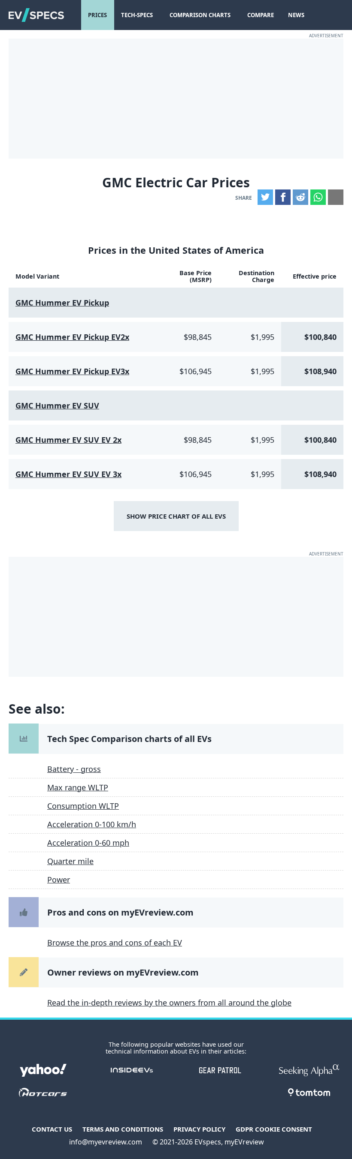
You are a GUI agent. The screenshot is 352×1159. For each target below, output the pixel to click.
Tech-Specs (137, 15)
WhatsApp (318, 197)
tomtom (309, 1092)
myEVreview (244, 1142)
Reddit (300, 197)
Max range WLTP (77, 787)
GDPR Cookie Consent (274, 1129)
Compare (260, 15)
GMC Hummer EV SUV (57, 405)
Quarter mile (70, 861)
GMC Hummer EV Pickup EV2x (72, 337)
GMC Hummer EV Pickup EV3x (72, 371)
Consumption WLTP (83, 806)
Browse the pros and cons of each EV (114, 942)
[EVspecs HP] (36, 15)
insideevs (132, 1070)
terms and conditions (122, 1129)
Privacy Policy (199, 1129)
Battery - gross (74, 769)
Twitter (265, 197)
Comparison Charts (200, 15)
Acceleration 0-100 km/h (91, 824)
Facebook (283, 197)
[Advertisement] (176, 99)
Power (58, 879)
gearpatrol (220, 1070)
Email (335, 197)
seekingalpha (309, 1070)
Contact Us (52, 1129)
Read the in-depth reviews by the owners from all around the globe (169, 1002)
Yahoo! (43, 1070)
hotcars (43, 1092)
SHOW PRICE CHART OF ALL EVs (176, 516)
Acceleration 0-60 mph (88, 843)
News (296, 15)
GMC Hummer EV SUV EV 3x (68, 474)
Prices (97, 15)
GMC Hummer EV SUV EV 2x (68, 440)
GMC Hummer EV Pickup (62, 302)
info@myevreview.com (105, 1142)
